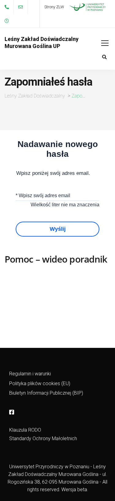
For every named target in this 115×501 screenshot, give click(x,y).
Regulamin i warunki (30, 374)
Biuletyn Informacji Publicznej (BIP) (46, 393)
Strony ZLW (54, 7)
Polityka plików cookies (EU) (39, 383)
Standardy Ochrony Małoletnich (43, 438)
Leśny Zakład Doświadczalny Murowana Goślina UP (42, 42)
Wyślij (58, 229)
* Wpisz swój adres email (43, 195)
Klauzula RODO (25, 430)
